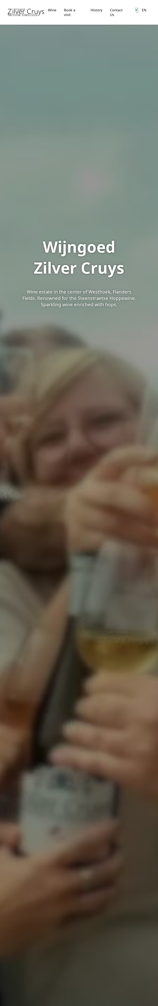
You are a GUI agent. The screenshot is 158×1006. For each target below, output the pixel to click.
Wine (52, 10)
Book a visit (69, 12)
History (96, 10)
